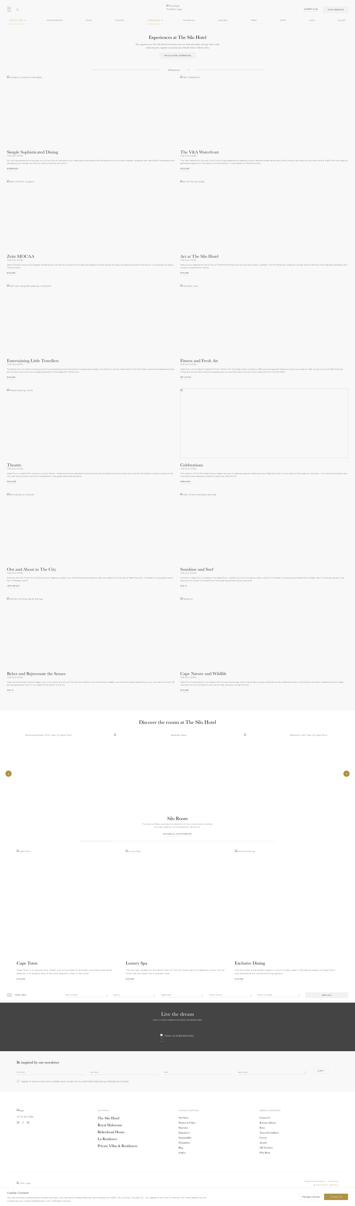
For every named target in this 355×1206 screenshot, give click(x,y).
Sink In (10, 690)
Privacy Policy (333, 1181)
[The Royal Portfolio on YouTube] (28, 1122)
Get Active (185, 377)
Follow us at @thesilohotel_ (179, 1035)
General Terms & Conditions (315, 1181)
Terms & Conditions (269, 1132)
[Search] (17, 9)
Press (254, 20)
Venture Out (13, 586)
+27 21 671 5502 (25, 1116)
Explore (11, 273)
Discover (184, 169)
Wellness (222, 20)
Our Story (183, 1117)
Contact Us (265, 1117)
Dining (89, 20)
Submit (320, 1071)
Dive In (183, 586)
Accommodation (54, 20)
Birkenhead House (111, 1132)
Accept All (336, 1196)
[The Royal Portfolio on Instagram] (18, 1122)
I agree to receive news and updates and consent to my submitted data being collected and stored (75, 1081)
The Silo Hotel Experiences (177, 56)
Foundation (189, 20)
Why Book (265, 1152)
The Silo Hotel (16, 20)
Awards (263, 1142)
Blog (181, 1147)
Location (119, 20)
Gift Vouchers (266, 1147)
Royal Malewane (110, 1125)
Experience (12, 169)
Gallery (342, 20)
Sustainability (185, 1137)
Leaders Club (310, 9)
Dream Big (185, 482)
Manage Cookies (311, 1196)
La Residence (107, 1139)
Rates (283, 20)
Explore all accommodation (47, 834)
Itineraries (183, 1127)
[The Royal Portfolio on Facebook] (23, 1122)
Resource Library (268, 1122)
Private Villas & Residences (117, 1145)
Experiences (154, 20)
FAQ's (312, 20)
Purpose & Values (187, 1122)
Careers (263, 1137)
